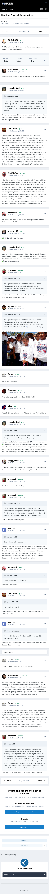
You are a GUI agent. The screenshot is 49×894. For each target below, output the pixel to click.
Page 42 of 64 (24, 31)
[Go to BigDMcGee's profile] (4, 174)
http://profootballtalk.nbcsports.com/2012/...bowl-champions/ (23, 442)
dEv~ (5, 21)
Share (25, 840)
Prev (7, 31)
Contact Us (24, 890)
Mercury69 (13, 231)
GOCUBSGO (13, 40)
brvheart (12, 270)
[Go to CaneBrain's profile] (4, 130)
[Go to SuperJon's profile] (4, 391)
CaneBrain (12, 129)
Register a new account (24, 812)
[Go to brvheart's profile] (4, 271)
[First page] (3, 31)
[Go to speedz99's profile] (4, 214)
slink (10, 406)
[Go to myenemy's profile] (4, 307)
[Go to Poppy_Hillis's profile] (4, 461)
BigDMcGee (13, 173)
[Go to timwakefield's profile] (4, 89)
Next (41, 31)
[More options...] (45, 41)
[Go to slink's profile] (4, 407)
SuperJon (12, 390)
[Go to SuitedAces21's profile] (4, 71)
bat (9, 528)
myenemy (12, 306)
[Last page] (46, 31)
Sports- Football (23, 23)
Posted (16, 42)
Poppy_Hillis (13, 460)
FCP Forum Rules (10, 875)
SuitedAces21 (14, 69)
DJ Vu (10, 374)
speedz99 (12, 213)
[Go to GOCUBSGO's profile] (4, 41)
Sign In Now (24, 827)
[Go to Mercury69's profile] (4, 232)
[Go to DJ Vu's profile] (4, 375)
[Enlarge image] (12, 238)
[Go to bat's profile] (4, 530)
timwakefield (13, 88)
